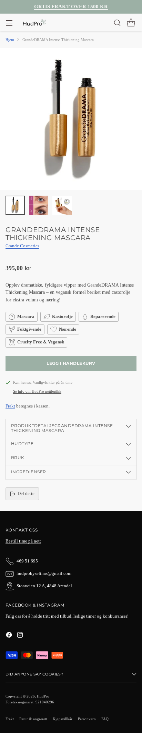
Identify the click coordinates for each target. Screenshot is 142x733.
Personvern (87, 719)
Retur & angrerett (33, 719)
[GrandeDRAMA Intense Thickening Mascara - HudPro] (71, 119)
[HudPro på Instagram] (20, 636)
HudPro (43, 696)
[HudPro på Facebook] (9, 636)
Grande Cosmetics (22, 246)
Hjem (10, 40)
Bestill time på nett (23, 541)
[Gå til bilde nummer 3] (62, 205)
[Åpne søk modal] (117, 23)
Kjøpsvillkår (62, 719)
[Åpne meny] (9, 23)
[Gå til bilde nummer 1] (15, 205)
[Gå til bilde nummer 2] (38, 205)
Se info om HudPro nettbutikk (37, 391)
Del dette (26, 493)
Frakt (10, 406)
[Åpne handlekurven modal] (131, 23)
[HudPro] (34, 23)
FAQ (105, 719)
